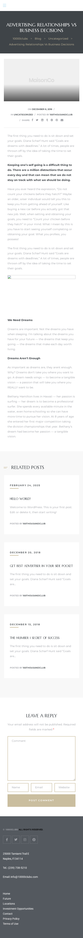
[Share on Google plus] (52, 120)
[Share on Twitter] (37, 120)
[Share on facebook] (32, 120)
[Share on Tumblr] (47, 120)
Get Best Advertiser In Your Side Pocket (41, 566)
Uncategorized (23, 114)
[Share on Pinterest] (57, 120)
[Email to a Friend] (62, 120)
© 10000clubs (10, 829)
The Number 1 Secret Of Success (34, 638)
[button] (10, 5)
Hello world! (20, 499)
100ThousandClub (61, 114)
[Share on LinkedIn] (42, 120)
